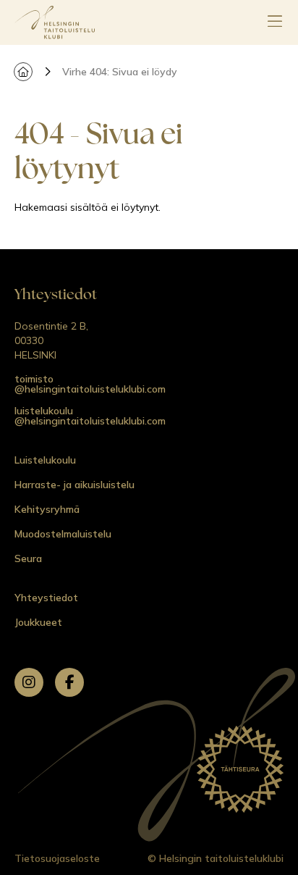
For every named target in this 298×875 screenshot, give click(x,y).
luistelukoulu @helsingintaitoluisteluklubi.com (90, 416)
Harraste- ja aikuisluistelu (74, 485)
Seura (28, 558)
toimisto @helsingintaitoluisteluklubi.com (90, 384)
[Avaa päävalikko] (275, 22)
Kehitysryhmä (47, 509)
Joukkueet (38, 622)
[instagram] (28, 682)
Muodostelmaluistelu (62, 534)
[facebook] (69, 682)
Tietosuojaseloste (57, 858)
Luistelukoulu (45, 460)
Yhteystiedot (46, 598)
